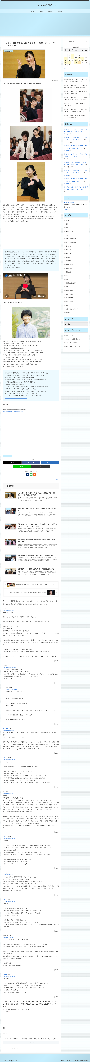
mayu (5, 757)
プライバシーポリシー (72, 342)
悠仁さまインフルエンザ (34, 456)
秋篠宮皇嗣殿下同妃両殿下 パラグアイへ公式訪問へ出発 (75, 116)
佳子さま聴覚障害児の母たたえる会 (20, 456)
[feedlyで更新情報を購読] (31, 474)
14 (82, 58)
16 (66, 60)
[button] (40, 466)
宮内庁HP (67, 209)
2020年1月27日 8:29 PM (8, 937)
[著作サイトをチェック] (27, 474)
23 (66, 62)
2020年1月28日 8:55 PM (9, 838)
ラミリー (5, 728)
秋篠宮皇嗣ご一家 (7, 456)
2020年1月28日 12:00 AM (8, 793)
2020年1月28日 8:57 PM (9, 759)
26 (76, 62)
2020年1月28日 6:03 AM (8, 730)
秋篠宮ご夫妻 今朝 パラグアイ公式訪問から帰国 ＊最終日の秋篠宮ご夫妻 (75, 86)
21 (82, 60)
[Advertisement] (45, 25)
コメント (6, 1011)
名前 (4, 1028)
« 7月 (65, 68)
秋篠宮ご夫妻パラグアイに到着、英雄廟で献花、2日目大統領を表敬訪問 (75, 110)
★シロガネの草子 (69, 202)
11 (72, 58)
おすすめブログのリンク (73, 335)
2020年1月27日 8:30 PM (8, 874)
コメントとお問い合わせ (73, 339)
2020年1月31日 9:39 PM (11, 689)
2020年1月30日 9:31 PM (8, 610)
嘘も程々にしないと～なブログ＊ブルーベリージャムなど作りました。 (75, 80)
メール (5, 1033)
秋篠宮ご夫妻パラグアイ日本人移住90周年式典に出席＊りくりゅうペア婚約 (75, 98)
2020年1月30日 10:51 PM (10, 667)
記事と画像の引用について (73, 346)
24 (69, 62)
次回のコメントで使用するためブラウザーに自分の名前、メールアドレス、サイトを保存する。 (32, 1039)
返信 (57, 660)
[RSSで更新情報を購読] (34, 474)
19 (76, 60)
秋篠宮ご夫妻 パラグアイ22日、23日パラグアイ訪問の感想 (75, 92)
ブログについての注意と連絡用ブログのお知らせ (75, 104)
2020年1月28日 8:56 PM (9, 901)
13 (79, 58)
